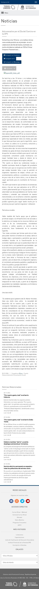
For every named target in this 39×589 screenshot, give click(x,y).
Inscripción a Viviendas (19, 545)
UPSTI (19, 525)
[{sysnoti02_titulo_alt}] (12, 73)
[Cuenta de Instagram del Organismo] (17, 501)
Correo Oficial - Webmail (19, 512)
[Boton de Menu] (36, 2)
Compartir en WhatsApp (12, 62)
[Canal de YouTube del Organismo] (28, 501)
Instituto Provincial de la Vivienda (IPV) (19, 542)
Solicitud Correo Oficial (20, 515)
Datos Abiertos (19, 520)
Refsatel (19, 517)
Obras (21, 373)
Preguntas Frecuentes (19, 522)
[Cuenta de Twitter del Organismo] (22, 501)
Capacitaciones (19, 537)
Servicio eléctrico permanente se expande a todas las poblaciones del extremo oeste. (18, 467)
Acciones (9, 68)
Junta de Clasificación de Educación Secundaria (19, 540)
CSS (27, 578)
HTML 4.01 (32, 578)
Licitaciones (19, 535)
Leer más (7, 413)
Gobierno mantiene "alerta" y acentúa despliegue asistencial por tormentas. (16, 443)
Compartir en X (10, 58)
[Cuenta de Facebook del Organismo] (11, 501)
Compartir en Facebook (12, 55)
